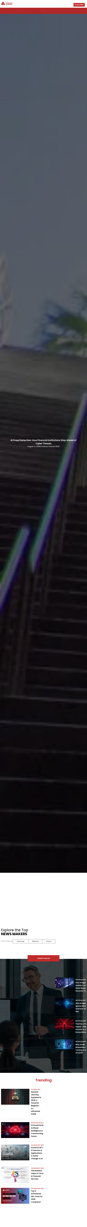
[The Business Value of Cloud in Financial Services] (15, 1175)
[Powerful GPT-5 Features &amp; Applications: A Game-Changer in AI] (15, 1152)
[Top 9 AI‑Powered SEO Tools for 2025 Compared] (15, 1196)
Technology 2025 (37, 1145)
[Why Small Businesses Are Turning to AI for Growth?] (64, 1044)
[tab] (20, 941)
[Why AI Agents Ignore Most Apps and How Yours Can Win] (64, 1003)
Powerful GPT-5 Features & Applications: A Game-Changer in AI (37, 1153)
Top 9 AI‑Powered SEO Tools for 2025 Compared (37, 1196)
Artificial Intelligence (39, 1123)
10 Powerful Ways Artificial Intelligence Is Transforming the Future (38, 1130)
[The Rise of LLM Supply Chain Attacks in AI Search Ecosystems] (64, 1024)
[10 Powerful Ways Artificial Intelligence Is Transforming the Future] (15, 1130)
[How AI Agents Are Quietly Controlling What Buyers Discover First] (64, 982)
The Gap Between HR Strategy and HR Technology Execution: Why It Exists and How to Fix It (43, 442)
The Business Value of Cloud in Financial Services (37, 1174)
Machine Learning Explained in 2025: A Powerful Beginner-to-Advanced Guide (36, 1103)
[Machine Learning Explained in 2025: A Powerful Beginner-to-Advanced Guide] (15, 1097)
